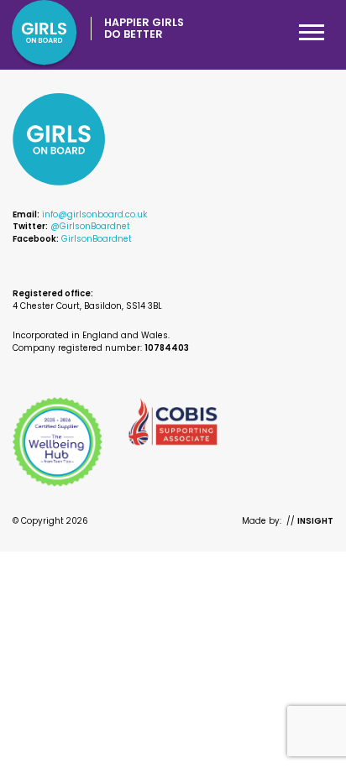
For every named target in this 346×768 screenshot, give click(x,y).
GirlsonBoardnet (96, 238)
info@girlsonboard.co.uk (94, 214)
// (309, 520)
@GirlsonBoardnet (90, 226)
